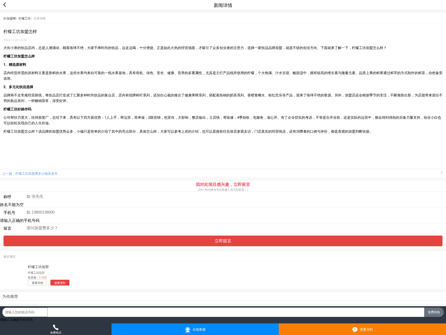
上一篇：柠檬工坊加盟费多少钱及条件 (30, 173)
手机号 (9, 212)
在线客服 (199, 329)
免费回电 (434, 312)
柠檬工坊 (25, 18)
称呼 (7, 196)
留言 (7, 228)
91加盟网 (9, 18)
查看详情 (37, 283)
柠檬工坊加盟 (38, 266)
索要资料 (60, 283)
